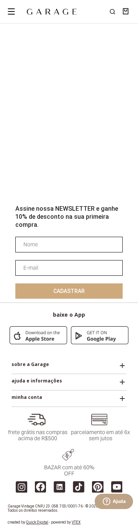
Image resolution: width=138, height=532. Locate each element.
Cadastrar (69, 291)
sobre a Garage (30, 364)
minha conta (27, 397)
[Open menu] (11, 11)
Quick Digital (37, 522)
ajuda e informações (37, 381)
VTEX (76, 522)
